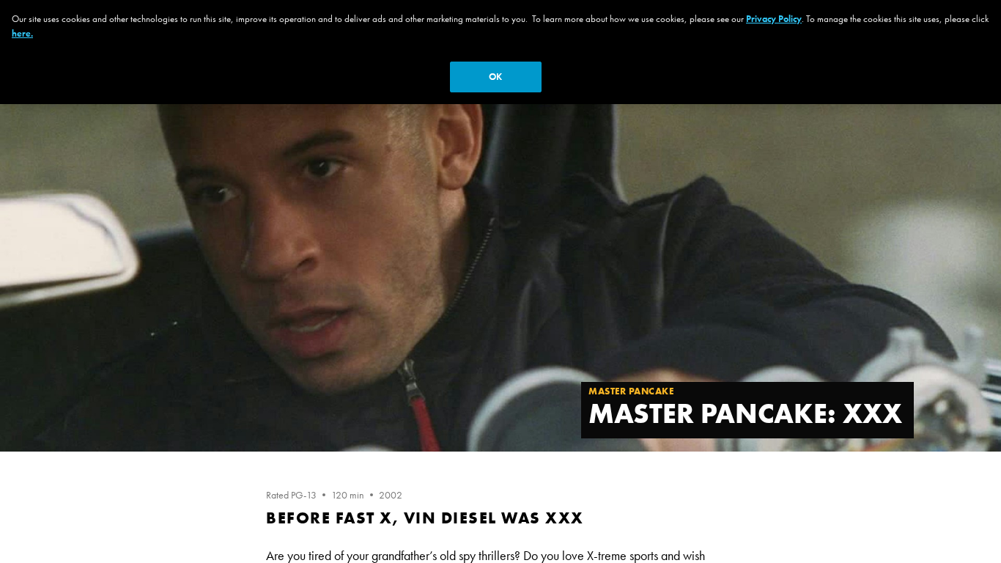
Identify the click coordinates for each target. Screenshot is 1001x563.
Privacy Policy (774, 18)
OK (495, 76)
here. (22, 33)
